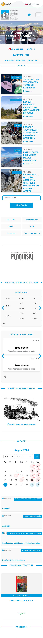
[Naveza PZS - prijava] (7, 4)
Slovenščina (34, 4)
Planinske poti (20, 55)
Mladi (11, 226)
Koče (29, 49)
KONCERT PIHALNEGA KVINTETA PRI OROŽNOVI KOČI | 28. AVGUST (31, 107)
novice (21, 66)
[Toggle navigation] (38, 14)
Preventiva (11, 233)
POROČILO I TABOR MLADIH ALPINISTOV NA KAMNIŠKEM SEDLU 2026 (31, 132)
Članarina (17, 49)
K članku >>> (28, 91)
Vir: (4, 324)
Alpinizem (11, 219)
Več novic (22, 205)
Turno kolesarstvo (32, 233)
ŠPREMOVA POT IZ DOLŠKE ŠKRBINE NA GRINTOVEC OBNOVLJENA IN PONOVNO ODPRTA (31, 182)
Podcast (33, 60)
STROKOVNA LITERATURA (21, 615)
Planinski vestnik (14, 60)
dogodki (21, 460)
